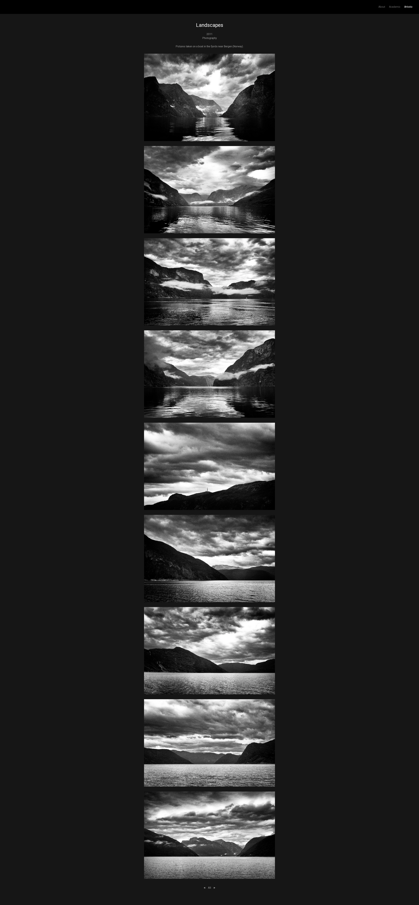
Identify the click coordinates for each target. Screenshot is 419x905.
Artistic (408, 6)
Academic (394, 6)
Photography (209, 38)
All (209, 887)
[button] (209, 97)
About (381, 6)
